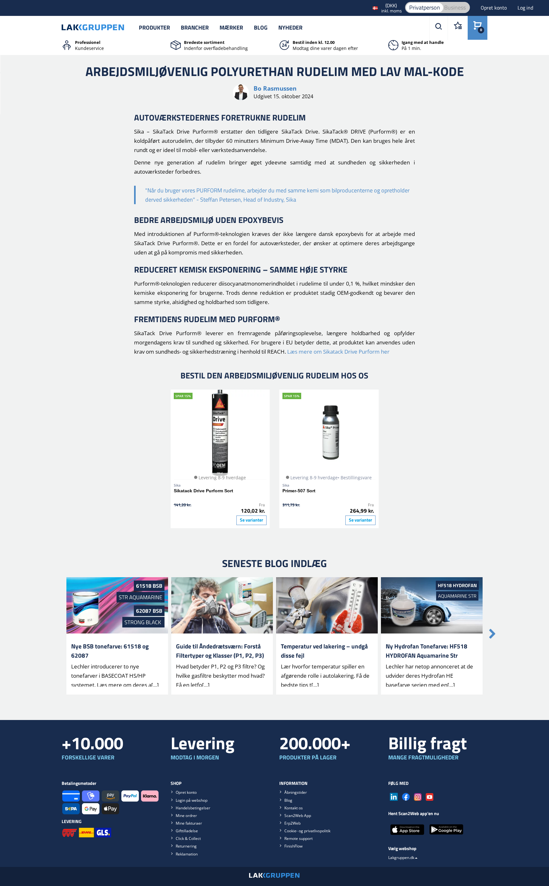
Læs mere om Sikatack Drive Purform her (338, 351)
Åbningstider (295, 792)
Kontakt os (293, 808)
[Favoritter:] (458, 28)
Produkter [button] (154, 27)
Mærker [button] (231, 27)
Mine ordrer (186, 815)
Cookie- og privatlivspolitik (307, 831)
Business (455, 7)
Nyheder (290, 27)
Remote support (298, 838)
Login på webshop (191, 800)
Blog (261, 27)
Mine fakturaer (189, 823)
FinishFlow (293, 846)
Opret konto (494, 7)
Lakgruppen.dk (401, 857)
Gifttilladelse (187, 831)
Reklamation (187, 854)
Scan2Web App (297, 815)
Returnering (186, 846)
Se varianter (251, 519)
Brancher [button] (195, 27)
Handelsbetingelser (193, 808)
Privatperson (424, 7)
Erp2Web (292, 823)
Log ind (525, 7)
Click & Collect (188, 838)
